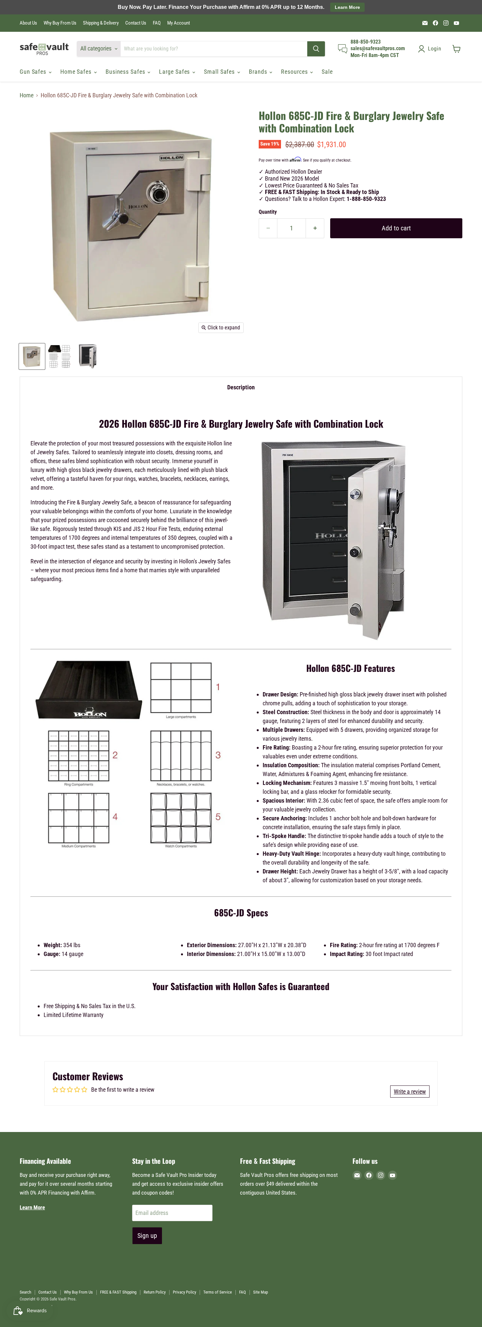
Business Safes (126, 71)
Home (26, 95)
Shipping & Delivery (101, 23)
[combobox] (214, 48)
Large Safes (175, 71)
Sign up (147, 1235)
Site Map (260, 1292)
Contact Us (135, 23)
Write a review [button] (410, 1091)
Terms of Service (217, 1292)
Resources (295, 71)
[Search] (316, 48)
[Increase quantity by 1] (315, 228)
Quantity (268, 212)
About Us (28, 23)
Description (241, 387)
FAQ (157, 23)
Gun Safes (34, 71)
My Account (178, 23)
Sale (327, 71)
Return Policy (155, 1292)
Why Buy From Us (60, 23)
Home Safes (76, 71)
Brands (259, 71)
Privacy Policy (184, 1292)
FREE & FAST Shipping (118, 1292)
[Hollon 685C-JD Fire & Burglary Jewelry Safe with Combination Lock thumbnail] (32, 356)
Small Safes (220, 71)
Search (25, 1292)
